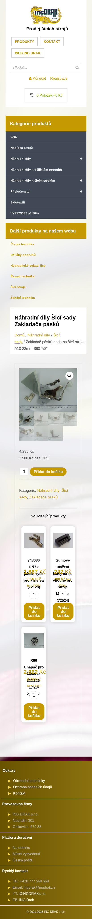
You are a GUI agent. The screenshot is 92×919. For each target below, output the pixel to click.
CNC (13, 137)
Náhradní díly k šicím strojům (46, 180)
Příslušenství (46, 191)
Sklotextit (17, 202)
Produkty (24, 42)
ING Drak (26, 900)
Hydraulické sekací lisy (28, 265)
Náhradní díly (46, 158)
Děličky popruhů (23, 255)
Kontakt (52, 42)
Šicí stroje (18, 287)
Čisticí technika (22, 244)
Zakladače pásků (43, 497)
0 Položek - (46, 95)
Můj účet (38, 78)
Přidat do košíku (48, 472)
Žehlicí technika (22, 297)
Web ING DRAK (27, 53)
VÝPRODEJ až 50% (24, 213)
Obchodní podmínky (29, 781)
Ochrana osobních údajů (32, 787)
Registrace (58, 78)
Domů (19, 335)
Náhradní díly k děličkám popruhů (36, 169)
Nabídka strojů (21, 147)
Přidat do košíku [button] (34, 611)
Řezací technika (22, 276)
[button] (69, 376)
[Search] (77, 67)
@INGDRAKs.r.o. (32, 894)
